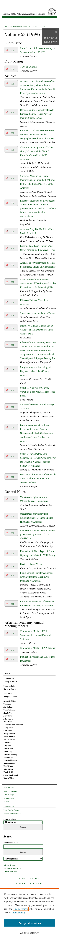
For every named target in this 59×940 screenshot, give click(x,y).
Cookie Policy (18, 912)
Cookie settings (20, 908)
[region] (29, 914)
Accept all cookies (29, 923)
